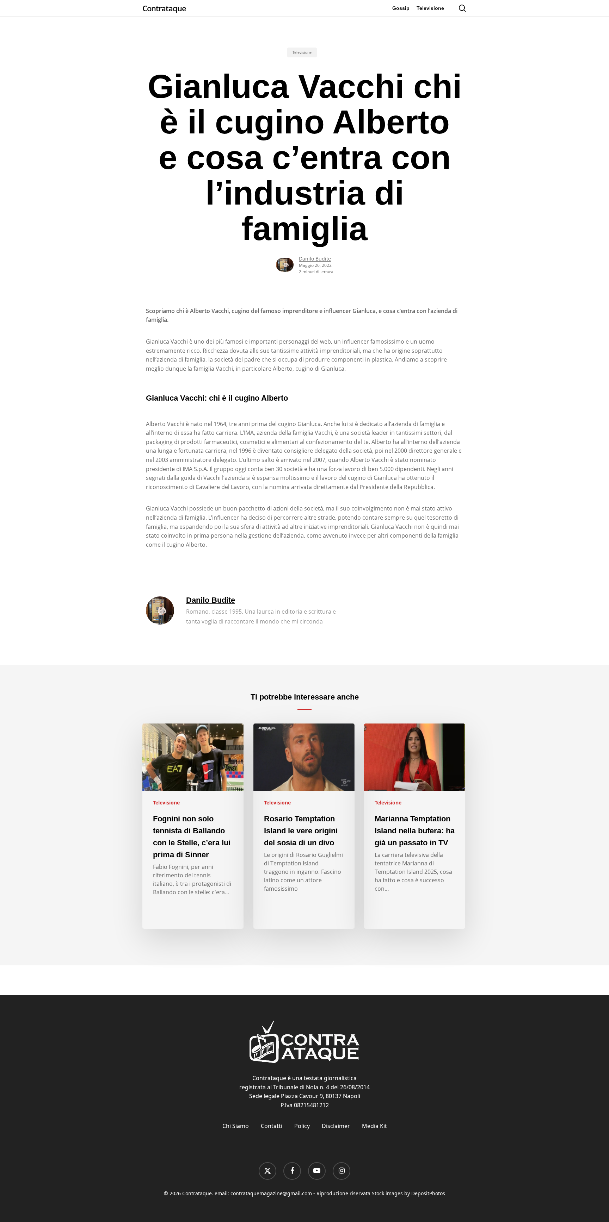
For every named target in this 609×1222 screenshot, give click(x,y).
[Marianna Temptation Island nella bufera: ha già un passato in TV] (414, 826)
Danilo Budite (315, 258)
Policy (302, 1126)
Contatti (271, 1126)
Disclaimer (336, 1126)
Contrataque (164, 8)
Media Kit (374, 1126)
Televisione (302, 52)
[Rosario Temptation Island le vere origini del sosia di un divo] (304, 826)
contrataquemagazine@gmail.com (271, 1193)
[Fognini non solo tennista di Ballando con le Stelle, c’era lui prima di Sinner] (193, 826)
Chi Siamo (235, 1126)
